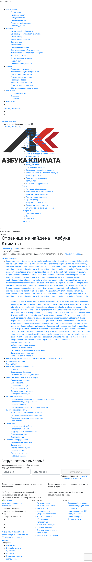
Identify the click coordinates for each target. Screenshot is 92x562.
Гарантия (15, 99)
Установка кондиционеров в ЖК (25, 72)
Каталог (9, 28)
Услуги (9, 66)
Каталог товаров (9, 258)
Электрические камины (21, 58)
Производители (18, 26)
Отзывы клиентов (18, 20)
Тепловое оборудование (21, 63)
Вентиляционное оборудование (25, 50)
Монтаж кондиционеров (21, 74)
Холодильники (17, 45)
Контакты (10, 101)
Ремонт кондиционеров (21, 77)
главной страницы (73, 254)
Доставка (15, 96)
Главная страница (10, 248)
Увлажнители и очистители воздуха (27, 53)
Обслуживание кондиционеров (24, 88)
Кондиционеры (17, 36)
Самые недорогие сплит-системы (26, 34)
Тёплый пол (16, 61)
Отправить (76, 472)
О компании (11, 9)
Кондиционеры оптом (20, 39)
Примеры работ (18, 15)
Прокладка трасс (18, 80)
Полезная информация (21, 23)
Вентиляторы (16, 42)
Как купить (11, 90)
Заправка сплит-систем (21, 82)
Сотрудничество (18, 17)
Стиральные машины (20, 47)
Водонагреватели (18, 55)
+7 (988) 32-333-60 (12, 109)
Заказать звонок (9, 121)
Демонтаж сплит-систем (22, 85)
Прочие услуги (74, 519)
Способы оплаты (18, 93)
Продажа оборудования (21, 69)
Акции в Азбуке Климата (22, 31)
